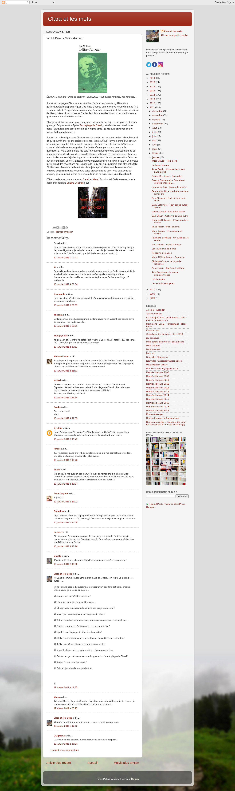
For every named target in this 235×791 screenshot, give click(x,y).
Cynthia (58, 428)
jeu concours (152, 338)
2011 (152, 107)
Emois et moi (152, 330)
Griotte (57, 556)
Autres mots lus (154, 313)
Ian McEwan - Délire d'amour (166, 244)
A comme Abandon (155, 310)
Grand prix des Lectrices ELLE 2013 (164, 334)
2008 (153, 298)
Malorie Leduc (61, 356)
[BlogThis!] (57, 227)
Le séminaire (158, 279)
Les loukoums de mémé (164, 249)
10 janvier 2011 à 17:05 (66, 522)
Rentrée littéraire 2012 (157, 387)
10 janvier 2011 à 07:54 (66, 284)
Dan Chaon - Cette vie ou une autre (170, 216)
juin (154, 136)
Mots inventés (153, 349)
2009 (153, 294)
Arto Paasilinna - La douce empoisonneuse (165, 273)
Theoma (58, 315)
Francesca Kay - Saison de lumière (169, 187)
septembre (158, 124)
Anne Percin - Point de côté (165, 227)
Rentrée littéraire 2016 (157, 403)
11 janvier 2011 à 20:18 (65, 708)
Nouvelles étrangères (157, 357)
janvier (156, 157)
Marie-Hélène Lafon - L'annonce (168, 257)
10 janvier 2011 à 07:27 (66, 257)
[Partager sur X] (60, 227)
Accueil (92, 762)
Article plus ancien (126, 762)
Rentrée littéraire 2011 (157, 384)
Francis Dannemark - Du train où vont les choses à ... (168, 181)
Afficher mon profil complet (174, 35)
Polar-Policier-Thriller (157, 365)
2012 (153, 103)
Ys (55, 267)
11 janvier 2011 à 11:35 (65, 687)
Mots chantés (153, 345)
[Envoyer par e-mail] (54, 227)
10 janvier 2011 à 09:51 (66, 326)
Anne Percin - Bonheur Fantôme (168, 268)
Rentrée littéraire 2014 (157, 395)
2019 (153, 78)
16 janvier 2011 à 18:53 (66, 744)
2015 (153, 90)
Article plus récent (58, 762)
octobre (156, 119)
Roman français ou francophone (162, 418)
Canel (86, 179)
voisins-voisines (75, 183)
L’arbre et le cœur (161, 165)
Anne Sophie (61, 493)
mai (154, 140)
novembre (157, 115)
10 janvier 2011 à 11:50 (65, 371)
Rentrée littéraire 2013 (157, 391)
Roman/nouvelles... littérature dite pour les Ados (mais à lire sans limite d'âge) (166, 423)
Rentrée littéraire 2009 (157, 376)
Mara (95, 179)
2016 (153, 86)
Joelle (57, 469)
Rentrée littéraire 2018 (157, 406)
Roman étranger (64, 232)
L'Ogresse (59, 736)
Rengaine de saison (162, 253)
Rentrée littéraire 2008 (157, 372)
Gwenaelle (59, 294)
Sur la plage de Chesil (91, 125)
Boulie (57, 407)
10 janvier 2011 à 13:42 (66, 439)
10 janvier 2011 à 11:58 (65, 397)
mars (155, 149)
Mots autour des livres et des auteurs (165, 342)
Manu (57, 697)
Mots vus (150, 353)
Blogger (135, 779)
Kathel (57, 380)
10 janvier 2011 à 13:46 (66, 460)
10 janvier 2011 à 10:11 (65, 347)
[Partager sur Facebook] (63, 227)
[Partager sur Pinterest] (66, 227)
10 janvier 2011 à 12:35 (66, 418)
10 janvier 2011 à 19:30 (66, 564)
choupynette (61, 335)
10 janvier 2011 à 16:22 (66, 502)
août (154, 128)
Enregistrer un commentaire (65, 750)
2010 (153, 289)
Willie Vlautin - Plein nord (164, 161)
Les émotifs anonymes (163, 283)
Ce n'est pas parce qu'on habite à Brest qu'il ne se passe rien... (166, 318)
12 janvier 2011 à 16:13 (66, 726)
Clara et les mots (69, 18)
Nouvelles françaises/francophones (164, 361)
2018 (153, 82)
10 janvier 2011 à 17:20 (66, 546)
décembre (157, 111)
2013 (153, 99)
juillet (155, 132)
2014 (153, 95)
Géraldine (59, 511)
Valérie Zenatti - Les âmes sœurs (168, 211)
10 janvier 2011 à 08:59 (66, 305)
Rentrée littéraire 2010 (157, 380)
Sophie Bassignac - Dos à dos (167, 176)
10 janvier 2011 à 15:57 (66, 484)
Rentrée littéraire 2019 (157, 410)
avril (154, 145)
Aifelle (57, 449)
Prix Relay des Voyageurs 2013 (162, 368)
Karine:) (58, 532)
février (155, 153)
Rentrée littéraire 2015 (157, 399)
